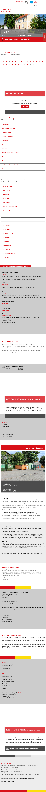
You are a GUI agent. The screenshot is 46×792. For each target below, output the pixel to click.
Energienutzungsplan (31, 748)
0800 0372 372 (12, 686)
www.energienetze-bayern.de (8, 681)
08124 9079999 (9, 433)
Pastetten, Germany (20, 1)
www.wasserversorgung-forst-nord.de (10, 603)
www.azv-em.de (5, 623)
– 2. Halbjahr (15, 369)
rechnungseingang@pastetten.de (27, 778)
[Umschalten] (43, 124)
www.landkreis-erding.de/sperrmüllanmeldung (22, 544)
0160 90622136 (9, 434)
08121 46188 (8, 599)
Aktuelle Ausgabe (25, 100)
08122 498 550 (9, 621)
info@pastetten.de (5, 767)
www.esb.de (4, 688)
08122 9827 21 (12, 667)
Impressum (3, 781)
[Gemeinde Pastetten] (6, 13)
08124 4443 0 (23, 765)
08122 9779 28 (8, 685)
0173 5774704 (14, 601)
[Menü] (43, 10)
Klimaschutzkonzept (16, 748)
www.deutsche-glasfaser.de (8, 697)
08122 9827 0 (8, 665)
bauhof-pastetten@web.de (8, 428)
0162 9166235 (9, 436)
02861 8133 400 (5, 696)
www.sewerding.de (6, 668)
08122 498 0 (9, 619)
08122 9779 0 (8, 679)
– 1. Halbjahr (20, 368)
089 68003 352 (8, 676)
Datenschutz (11, 781)
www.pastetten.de (14, 767)
